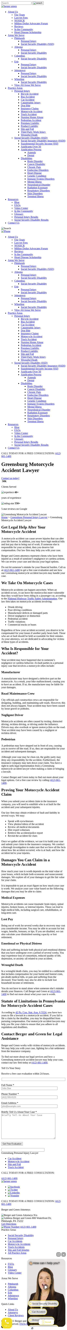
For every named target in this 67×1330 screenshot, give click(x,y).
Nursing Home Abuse (32, 117)
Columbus (19, 55)
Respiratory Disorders (38, 190)
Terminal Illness (35, 196)
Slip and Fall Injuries (18, 1250)
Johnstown (19, 70)
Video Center (21, 208)
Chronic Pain (34, 167)
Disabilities (26, 158)
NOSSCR (19, 20)
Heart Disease (34, 173)
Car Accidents (15, 1241)
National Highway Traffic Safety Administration (32, 598)
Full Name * (7, 1085)
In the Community (23, 29)
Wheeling (19, 79)
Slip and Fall (27, 129)
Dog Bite (25, 105)
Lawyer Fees (21, 17)
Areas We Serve (16, 35)
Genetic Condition (36, 176)
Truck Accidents (16, 1247)
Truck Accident (29, 114)
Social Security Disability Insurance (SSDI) (43, 140)
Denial (30, 155)
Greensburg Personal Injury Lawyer (28, 517)
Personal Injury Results (26, 217)
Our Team (19, 14)
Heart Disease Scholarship (27, 32)
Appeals (31, 152)
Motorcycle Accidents (19, 1244)
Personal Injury (28, 41)
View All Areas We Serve (27, 85)
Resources (13, 199)
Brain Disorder (35, 161)
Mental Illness (34, 181)
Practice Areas (15, 88)
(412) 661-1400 (12, 570)
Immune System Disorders (40, 178)
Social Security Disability (34, 52)
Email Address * (9, 1103)
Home (4, 517)
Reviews (18, 26)
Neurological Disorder (38, 184)
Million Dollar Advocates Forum (31, 23)
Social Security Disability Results (31, 219)
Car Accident (27, 99)
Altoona (18, 47)
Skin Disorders (35, 193)
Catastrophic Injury (30, 102)
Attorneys (13, 1312)
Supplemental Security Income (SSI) (39, 143)
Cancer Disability (36, 164)
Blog (16, 202)
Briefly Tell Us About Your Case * (19, 1112)
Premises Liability (30, 123)
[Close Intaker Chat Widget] (63, 1254)
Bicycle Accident (29, 93)
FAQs (17, 205)
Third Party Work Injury (33, 132)
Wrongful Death (29, 135)
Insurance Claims (30, 108)
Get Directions (8, 1224)
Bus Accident (28, 96)
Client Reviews (16, 1315)
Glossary (18, 214)
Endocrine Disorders (37, 170)
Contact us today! (10, 478)
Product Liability (29, 126)
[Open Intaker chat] (32, 1328)
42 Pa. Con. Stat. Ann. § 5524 (30, 1012)
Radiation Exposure (37, 187)
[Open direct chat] (58, 1254)
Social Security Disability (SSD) (37, 44)
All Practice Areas (17, 1253)
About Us (13, 11)
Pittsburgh (19, 38)
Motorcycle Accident (31, 111)
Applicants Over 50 (31, 146)
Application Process (31, 149)
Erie (16, 61)
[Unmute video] (46, 1287)
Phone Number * (10, 1094)
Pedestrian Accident (31, 120)
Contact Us (13, 222)
